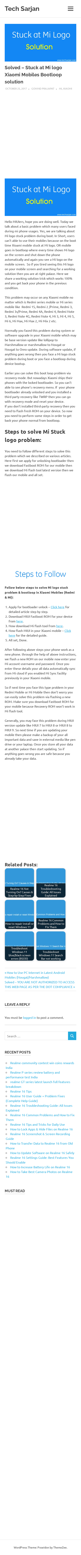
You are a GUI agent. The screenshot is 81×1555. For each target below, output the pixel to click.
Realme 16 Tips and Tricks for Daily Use (37, 1124)
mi (60, 88)
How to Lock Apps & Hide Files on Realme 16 (41, 1129)
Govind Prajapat (42, 88)
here (19, 621)
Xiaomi (67, 88)
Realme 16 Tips (21, 1091)
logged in (29, 1017)
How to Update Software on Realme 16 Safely (42, 1153)
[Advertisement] (40, 133)
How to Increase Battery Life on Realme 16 (40, 1167)
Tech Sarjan (22, 8)
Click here (57, 607)
